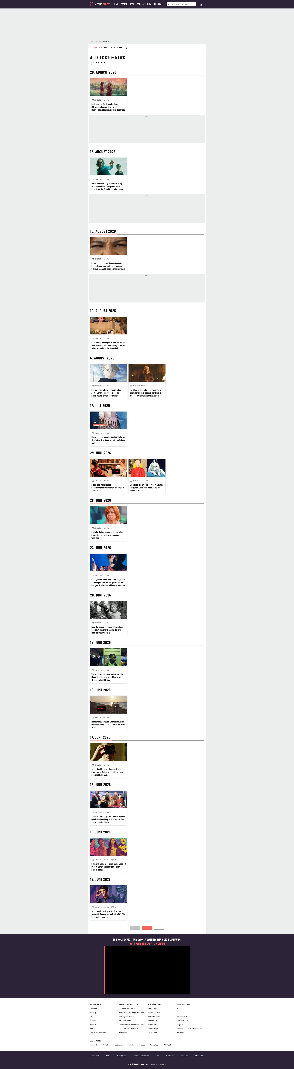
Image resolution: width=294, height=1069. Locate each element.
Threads (142, 1045)
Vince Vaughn (153, 1008)
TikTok (130, 1045)
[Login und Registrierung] (201, 4)
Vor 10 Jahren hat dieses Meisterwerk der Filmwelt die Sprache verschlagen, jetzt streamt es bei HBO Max (107, 677)
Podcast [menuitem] (141, 4)
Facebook (93, 1045)
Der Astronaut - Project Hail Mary (131, 1024)
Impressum (94, 1056)
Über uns (93, 1008)
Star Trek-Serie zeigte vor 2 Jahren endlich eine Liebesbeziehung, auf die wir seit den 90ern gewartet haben (108, 819)
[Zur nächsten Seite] (159, 928)
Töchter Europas (125, 1020)
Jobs (157, 1056)
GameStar (170, 1056)
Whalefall (180, 1033)
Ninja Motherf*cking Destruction (131, 1012)
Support (93, 1020)
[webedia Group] (147, 1064)
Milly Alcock (152, 1024)
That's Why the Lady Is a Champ (147, 943)
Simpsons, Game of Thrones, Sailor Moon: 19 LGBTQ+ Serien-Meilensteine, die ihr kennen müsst (108, 866)
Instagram (119, 1045)
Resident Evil (182, 1016)
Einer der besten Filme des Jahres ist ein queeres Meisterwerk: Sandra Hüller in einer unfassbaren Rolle (107, 629)
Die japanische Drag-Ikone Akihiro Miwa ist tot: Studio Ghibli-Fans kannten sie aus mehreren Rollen (146, 487)
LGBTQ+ (93, 47)
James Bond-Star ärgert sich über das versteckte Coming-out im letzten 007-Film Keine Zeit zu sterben (108, 914)
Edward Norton (154, 1016)
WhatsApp (154, 1045)
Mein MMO (199, 1056)
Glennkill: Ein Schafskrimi (129, 1028)
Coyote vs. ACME (183, 1020)
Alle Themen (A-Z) (119, 47)
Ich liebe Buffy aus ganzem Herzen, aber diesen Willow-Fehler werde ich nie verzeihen (107, 535)
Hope (179, 1008)
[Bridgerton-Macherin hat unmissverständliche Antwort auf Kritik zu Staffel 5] (108, 468)
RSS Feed (167, 1045)
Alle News (104, 47)
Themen (99, 42)
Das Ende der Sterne (127, 1008)
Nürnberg (123, 1033)
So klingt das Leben (126, 1016)
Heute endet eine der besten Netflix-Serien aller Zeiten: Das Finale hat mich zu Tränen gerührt (108, 440)
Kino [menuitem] (149, 4)
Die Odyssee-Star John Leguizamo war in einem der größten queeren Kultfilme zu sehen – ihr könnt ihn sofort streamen (145, 392)
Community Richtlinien (99, 1033)
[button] (98, 63)
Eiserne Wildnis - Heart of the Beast (190, 1028)
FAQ (91, 1016)
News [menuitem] (132, 4)
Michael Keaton (154, 1012)
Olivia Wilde (152, 1033)
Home (92, 42)
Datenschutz (121, 1056)
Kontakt (93, 1024)
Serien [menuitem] (124, 4)
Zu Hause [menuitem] (158, 4)
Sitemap (93, 1012)
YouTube (106, 1045)
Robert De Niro (153, 1028)
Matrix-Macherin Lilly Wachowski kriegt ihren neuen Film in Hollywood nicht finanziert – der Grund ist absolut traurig (107, 186)
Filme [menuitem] (115, 4)
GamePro (184, 1056)
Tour (91, 1028)
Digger (179, 1012)
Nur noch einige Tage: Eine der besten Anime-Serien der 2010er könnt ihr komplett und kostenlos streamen (106, 392)
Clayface (180, 1024)
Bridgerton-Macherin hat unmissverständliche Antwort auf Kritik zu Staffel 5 (107, 487)
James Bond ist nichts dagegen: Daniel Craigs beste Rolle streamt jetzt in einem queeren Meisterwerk (107, 772)
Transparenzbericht (141, 1056)
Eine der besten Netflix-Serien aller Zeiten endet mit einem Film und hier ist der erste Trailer (108, 724)
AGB (107, 1056)
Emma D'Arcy (153, 1020)
